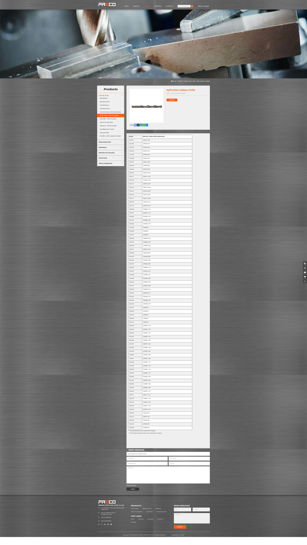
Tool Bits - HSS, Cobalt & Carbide (110, 136)
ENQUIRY (172, 100)
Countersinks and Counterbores (110, 112)
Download (158, 6)
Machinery (103, 147)
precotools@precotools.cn (108, 512)
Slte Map (133, 522)
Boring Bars (104, 98)
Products (147, 6)
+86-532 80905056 (106, 517)
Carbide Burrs (104, 105)
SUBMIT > (180, 527)
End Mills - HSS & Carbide (108, 119)
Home (127, 6)
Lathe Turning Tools (106, 122)
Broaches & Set (105, 101)
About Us (136, 6)
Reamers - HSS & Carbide (108, 126)
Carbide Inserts (105, 108)
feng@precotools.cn (106, 514)
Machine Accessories (106, 153)
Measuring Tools (105, 142)
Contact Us (169, 6)
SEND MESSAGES (182, 506)
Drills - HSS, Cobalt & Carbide (201, 81)
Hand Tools (103, 158)
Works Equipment (105, 163)
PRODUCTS (136, 506)
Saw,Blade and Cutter (107, 129)
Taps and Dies (104, 132)
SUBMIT (133, 489)
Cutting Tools (187, 81)
